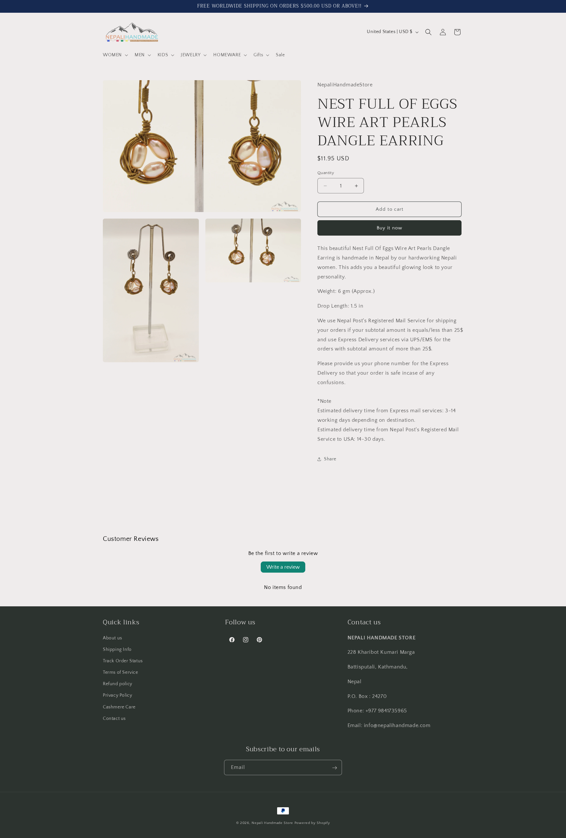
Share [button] (330, 459)
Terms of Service (120, 672)
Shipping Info (117, 649)
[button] (115, 55)
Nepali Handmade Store (272, 823)
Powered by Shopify (312, 823)
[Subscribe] (334, 768)
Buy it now (389, 228)
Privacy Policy (117, 695)
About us (112, 637)
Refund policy (117, 683)
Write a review (283, 567)
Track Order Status (123, 660)
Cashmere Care (119, 706)
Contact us (114, 718)
